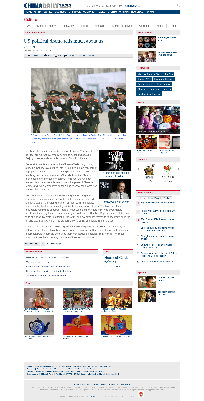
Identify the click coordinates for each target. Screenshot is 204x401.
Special (142, 272)
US (88, 6)
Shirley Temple (163, 84)
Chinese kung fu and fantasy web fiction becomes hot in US (157, 229)
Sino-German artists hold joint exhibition (75, 337)
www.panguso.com (43, 371)
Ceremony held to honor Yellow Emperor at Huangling (76, 310)
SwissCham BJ (111, 374)
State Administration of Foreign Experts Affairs (53, 366)
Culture (30, 19)
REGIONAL (137, 12)
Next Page (56, 244)
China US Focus (47, 374)
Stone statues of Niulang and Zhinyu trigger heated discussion (159, 254)
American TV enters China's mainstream (46, 275)
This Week (154, 198)
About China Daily (83, 384)
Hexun (101, 371)
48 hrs (142, 198)
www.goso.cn (58, 371)
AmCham (100, 374)
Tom (78, 371)
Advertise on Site (99, 384)
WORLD (48, 12)
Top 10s (169, 74)
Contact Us (113, 384)
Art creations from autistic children (116, 336)
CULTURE (88, 12)
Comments (35, 56)
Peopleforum (93, 366)
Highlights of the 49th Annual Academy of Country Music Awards (39, 310)
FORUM (150, 12)
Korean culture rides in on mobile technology (48, 271)
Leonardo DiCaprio (163, 79)
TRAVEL (100, 12)
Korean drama (145, 84)
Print (49, 56)
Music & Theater (46, 25)
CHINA (37, 12)
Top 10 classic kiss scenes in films (158, 202)
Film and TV (41, 32)
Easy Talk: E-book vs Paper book (169, 151)
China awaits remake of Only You (157, 261)
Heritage (100, 25)
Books (84, 25)
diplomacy (112, 266)
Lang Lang (154, 89)
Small (91, 56)
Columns (144, 25)
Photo (173, 25)
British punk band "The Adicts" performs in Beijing (114, 310)
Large (71, 56)
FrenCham (60, 374)
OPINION (124, 12)
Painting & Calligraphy (149, 94)
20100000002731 (128, 396)
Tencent (85, 371)
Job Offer (124, 384)
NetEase (93, 371)
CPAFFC (69, 374)
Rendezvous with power (115, 201)
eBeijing (91, 374)
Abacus (141, 89)
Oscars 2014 (144, 79)
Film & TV (68, 25)
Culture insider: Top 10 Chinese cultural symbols (156, 246)
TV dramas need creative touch (42, 262)
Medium (81, 56)
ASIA (114, 6)
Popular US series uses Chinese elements (47, 257)
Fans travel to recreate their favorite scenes (48, 266)
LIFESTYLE (75, 12)
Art (28, 25)
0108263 (94, 396)
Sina (67, 371)
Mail (59, 56)
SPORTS (112, 12)
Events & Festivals (121, 25)
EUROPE (96, 6)
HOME (28, 12)
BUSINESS (60, 12)
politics (110, 262)
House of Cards (116, 257)
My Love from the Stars (149, 74)
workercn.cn (105, 366)
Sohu (73, 371)
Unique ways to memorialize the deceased (38, 337)
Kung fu (167, 89)
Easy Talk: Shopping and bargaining (153, 131)
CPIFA (76, 374)
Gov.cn (83, 374)
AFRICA (105, 6)
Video (159, 25)
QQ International (79, 366)
